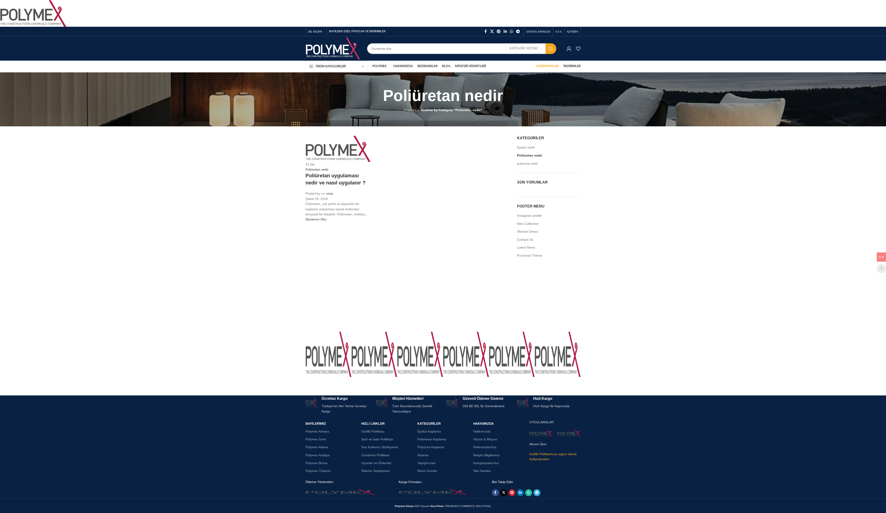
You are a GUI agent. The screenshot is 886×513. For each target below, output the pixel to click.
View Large (345, 336)
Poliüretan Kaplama (431, 439)
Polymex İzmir (315, 439)
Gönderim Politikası (375, 455)
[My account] (569, 48)
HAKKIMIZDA (483, 423)
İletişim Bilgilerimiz (486, 455)
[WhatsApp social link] (511, 31)
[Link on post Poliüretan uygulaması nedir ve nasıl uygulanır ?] (443, 200)
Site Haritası (482, 471)
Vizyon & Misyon (485, 439)
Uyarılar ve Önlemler (376, 463)
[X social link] (491, 31)
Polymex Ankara (317, 431)
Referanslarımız (485, 447)
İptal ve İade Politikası (377, 439)
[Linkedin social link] (505, 31)
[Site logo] (332, 48)
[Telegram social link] (518, 31)
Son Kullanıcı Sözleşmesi (379, 447)
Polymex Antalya (317, 455)
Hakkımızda (482, 431)
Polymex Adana (316, 447)
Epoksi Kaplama (429, 431)
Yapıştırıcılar (426, 463)
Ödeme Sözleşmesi (375, 471)
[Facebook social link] (485, 31)
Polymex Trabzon (318, 471)
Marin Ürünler (427, 471)
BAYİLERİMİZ (315, 423)
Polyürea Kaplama (430, 447)
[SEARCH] (551, 48)
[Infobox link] (337, 405)
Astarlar (423, 455)
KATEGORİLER (429, 423)
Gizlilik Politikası (372, 431)
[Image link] (340, 492)
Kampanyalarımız (486, 463)
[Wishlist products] (578, 48)
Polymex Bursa (316, 463)
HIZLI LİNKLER (373, 423)
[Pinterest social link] (498, 31)
